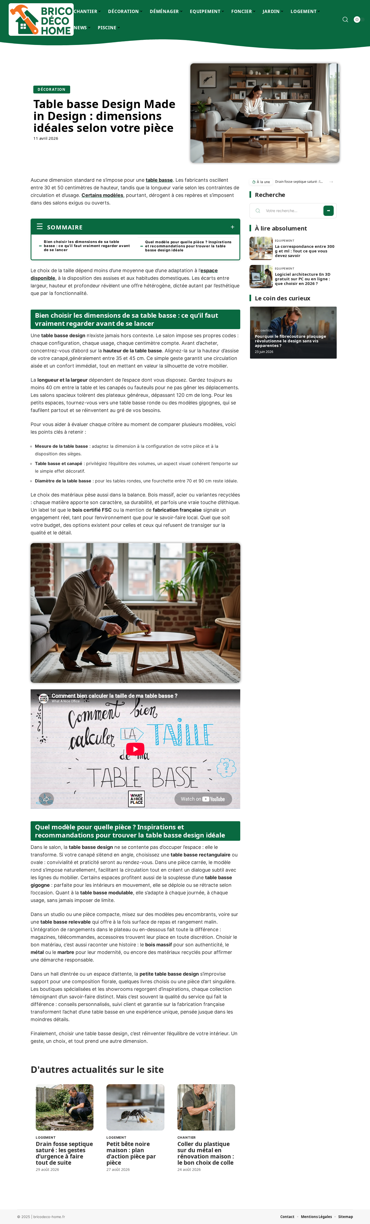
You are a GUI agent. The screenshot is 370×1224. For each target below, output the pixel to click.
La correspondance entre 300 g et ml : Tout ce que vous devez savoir (305, 250)
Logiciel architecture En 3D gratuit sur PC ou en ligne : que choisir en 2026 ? (302, 278)
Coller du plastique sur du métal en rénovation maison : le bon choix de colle (205, 1153)
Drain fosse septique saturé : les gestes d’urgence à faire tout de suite (64, 1153)
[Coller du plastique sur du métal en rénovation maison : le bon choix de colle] (206, 1107)
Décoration (52, 89)
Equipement (284, 240)
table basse (159, 180)
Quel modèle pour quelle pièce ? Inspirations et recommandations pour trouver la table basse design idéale (188, 246)
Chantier (186, 1137)
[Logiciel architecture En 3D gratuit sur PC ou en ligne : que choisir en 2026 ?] (261, 276)
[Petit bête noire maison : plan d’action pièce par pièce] (135, 1107)
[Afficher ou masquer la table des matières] (159, 227)
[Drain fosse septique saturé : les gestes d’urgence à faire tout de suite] (64, 1107)
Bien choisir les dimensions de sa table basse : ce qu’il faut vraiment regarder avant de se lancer (87, 245)
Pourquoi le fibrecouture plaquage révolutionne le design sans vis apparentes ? (290, 340)
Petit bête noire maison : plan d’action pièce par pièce (131, 1153)
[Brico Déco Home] (41, 19)
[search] (345, 19)
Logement (46, 1137)
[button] (331, 182)
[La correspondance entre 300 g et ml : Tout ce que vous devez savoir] (261, 248)
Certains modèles (102, 195)
